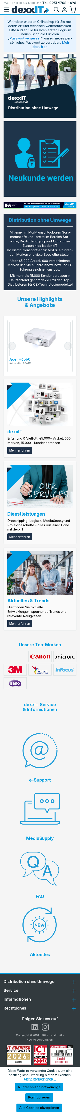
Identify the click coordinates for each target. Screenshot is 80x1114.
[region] (40, 86)
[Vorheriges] (11, 346)
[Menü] (7, 9)
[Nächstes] (68, 346)
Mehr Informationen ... (40, 1079)
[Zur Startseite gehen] (30, 9)
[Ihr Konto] (64, 9)
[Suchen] (56, 9)
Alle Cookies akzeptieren (39, 1108)
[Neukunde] (40, 159)
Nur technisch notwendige (39, 1087)
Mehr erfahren (19, 450)
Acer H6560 (19, 359)
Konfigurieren (39, 1097)
